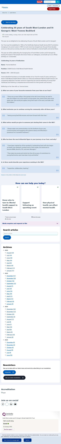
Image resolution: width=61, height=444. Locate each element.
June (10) (9, 355)
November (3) (11, 345)
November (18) (11, 278)
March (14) (10, 265)
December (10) (11, 309)
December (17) (11, 276)
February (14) (11, 334)
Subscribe (8, 372)
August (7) (10, 286)
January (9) (10, 304)
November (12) (11, 311)
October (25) (10, 314)
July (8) (9, 322)
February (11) (11, 268)
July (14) (9, 255)
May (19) (9, 294)
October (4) (10, 347)
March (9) (9, 332)
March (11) (10, 299)
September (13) (11, 283)
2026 (6, 250)
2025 (6, 273)
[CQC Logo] (7, 415)
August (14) (10, 253)
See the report (8, 429)
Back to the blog (11, 22)
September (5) (11, 317)
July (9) (9, 352)
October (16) (10, 281)
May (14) (9, 327)
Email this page (36, 217)
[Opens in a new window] (2, 404)
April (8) (9, 263)
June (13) (9, 291)
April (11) (9, 296)
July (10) (9, 288)
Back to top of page (11, 217)
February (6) (10, 301)
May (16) (9, 260)
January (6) (10, 337)
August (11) (10, 319)
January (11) (10, 270)
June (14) (9, 258)
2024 (6, 306)
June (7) (9, 324)
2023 (6, 340)
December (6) (11, 342)
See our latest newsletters (12, 377)
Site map (9, 219)
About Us (4, 12)
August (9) (10, 350)
